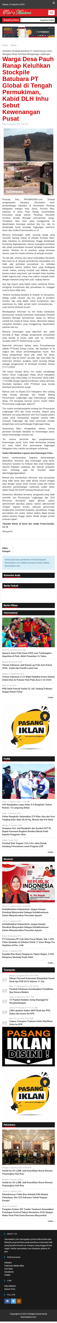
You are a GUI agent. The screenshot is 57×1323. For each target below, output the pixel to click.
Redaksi (8, 1262)
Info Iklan (8, 1269)
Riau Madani (10, 1286)
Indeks (7, 1275)
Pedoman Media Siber (14, 1266)
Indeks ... (51, 697)
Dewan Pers (9, 1289)
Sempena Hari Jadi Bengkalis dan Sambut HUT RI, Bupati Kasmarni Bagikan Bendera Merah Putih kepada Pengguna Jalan (26, 831)
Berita (13, 45)
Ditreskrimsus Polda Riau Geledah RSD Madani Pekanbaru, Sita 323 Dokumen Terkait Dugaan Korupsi (25, 1197)
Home (5, 45)
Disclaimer (9, 1272)
